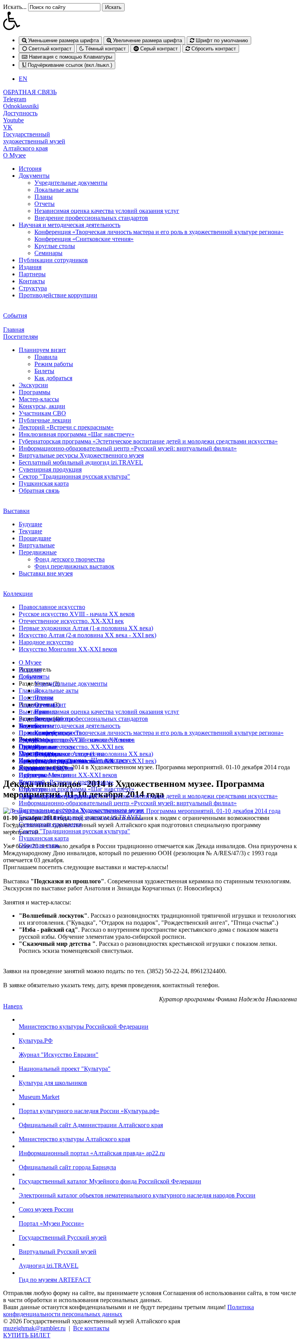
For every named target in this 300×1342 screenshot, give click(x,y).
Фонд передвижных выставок (74, 566)
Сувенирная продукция (50, 469)
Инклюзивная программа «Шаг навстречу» (76, 434)
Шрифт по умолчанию (221, 40)
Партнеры (32, 274)
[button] (150, 20)
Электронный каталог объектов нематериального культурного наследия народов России (137, 1195)
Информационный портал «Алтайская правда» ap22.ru (92, 1153)
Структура (33, 288)
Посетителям (20, 336)
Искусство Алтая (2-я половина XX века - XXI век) (87, 635)
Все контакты (91, 1328)
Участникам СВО (42, 413)
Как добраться (53, 378)
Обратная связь (39, 490)
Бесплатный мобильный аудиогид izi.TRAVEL (81, 462)
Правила (45, 357)
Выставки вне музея (46, 573)
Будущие (30, 524)
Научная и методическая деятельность (69, 225)
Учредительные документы (70, 182)
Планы (43, 196)
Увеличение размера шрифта (146, 40)
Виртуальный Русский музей (57, 1251)
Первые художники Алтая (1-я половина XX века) (86, 628)
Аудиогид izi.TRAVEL (49, 1265)
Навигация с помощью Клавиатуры (69, 57)
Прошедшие (35, 538)
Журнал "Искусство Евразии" (58, 1054)
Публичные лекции (45, 420)
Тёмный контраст (105, 49)
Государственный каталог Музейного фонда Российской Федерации (110, 1181)
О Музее (14, 155)
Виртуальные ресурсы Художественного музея (81, 455)
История (30, 168)
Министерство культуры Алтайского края (74, 1139)
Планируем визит (42, 350)
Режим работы (53, 364)
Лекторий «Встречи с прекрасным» (66, 427)
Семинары (48, 253)
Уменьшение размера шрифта (63, 40)
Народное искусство (46, 642)
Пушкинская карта (44, 483)
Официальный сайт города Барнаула (67, 1167)
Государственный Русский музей (63, 1237)
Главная (13, 329)
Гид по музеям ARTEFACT (55, 1279)
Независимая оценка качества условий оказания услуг (106, 210)
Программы (34, 392)
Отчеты (44, 203)
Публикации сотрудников (53, 260)
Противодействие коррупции (58, 295)
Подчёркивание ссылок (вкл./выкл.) (69, 65)
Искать (113, 7)
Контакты (32, 281)
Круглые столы (54, 246)
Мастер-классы (39, 399)
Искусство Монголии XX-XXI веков (68, 649)
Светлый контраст (49, 49)
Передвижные (38, 552)
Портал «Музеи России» (51, 1223)
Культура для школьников (53, 1082)
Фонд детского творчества (69, 559)
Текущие (30, 531)
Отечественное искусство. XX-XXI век (71, 621)
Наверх (13, 1006)
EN (23, 78)
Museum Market (39, 1097)
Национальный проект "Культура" (65, 1068)
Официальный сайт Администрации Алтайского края (91, 1125)
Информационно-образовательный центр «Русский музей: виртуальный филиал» (128, 448)
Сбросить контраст (213, 49)
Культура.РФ (36, 1040)
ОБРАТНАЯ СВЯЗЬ (30, 92)
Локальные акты (56, 189)
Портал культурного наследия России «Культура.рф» (89, 1111)
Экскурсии (33, 385)
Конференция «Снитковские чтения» (84, 239)
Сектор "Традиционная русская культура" (74, 476)
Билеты (44, 371)
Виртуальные (37, 545)
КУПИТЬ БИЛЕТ (26, 1335)
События (15, 315)
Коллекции (18, 593)
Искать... (15, 7)
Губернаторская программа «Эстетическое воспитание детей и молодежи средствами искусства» (148, 441)
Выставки (16, 510)
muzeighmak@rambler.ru (34, 1328)
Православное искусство (52, 607)
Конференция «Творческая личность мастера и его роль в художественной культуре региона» (159, 232)
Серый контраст (158, 49)
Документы (34, 175)
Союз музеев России (46, 1209)
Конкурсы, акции (42, 406)
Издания (30, 267)
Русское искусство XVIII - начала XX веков (77, 614)
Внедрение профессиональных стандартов (91, 217)
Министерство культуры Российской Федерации (83, 1026)
